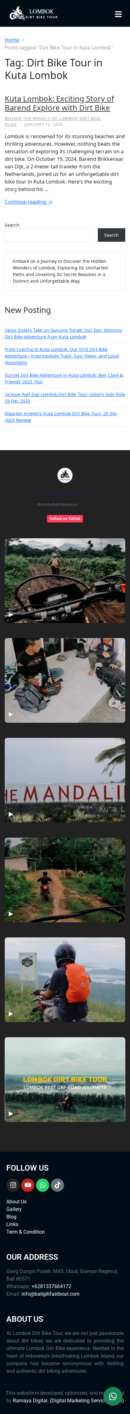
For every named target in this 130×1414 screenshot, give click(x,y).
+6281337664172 (51, 1286)
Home (12, 40)
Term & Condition (25, 1232)
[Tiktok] (57, 1185)
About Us (16, 1202)
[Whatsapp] (42, 1185)
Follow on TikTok (65, 518)
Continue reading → (28, 201)
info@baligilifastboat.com (50, 1294)
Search (12, 225)
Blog (11, 124)
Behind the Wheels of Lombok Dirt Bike (53, 118)
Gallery (14, 1209)
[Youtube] (27, 1185)
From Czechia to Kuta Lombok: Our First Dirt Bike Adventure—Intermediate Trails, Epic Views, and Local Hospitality (62, 355)
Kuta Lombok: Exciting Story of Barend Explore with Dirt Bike (59, 103)
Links (12, 1224)
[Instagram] (13, 1185)
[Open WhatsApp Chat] (112, 1397)
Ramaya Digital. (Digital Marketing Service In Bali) (68, 1401)
